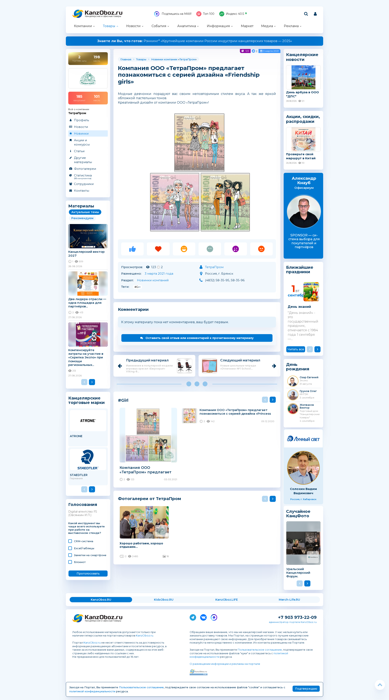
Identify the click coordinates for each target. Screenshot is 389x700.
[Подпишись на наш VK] (203, 616)
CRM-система (83, 541)
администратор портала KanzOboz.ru (293, 622)
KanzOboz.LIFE (226, 599)
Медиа (267, 26)
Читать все (295, 349)
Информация (218, 26)
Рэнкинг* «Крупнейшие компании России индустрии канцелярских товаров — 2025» (194, 41)
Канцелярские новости (302, 57)
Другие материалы (83, 160)
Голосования (82, 504)
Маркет (247, 26)
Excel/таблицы (84, 548)
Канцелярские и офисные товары (103, 16)
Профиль (81, 120)
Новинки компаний (153, 280)
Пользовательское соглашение (260, 649)
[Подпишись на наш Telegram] (193, 616)
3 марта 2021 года (159, 273)
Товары (109, 26)
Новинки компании (164, 59)
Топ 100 (208, 14)
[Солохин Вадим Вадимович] (303, 468)
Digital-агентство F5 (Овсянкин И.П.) (82, 513)
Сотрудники (84, 184)
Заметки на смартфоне (90, 555)
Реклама (291, 26)
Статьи (79, 151)
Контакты (81, 190)
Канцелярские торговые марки (86, 400)
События (159, 26)
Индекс (235, 14)
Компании (83, 26)
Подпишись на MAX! (176, 14)
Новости (133, 26)
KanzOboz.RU (101, 599)
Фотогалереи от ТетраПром (149, 498)
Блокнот (80, 562)
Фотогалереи (85, 169)
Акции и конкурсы (82, 142)
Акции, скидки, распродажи (303, 119)
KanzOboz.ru (144, 635)
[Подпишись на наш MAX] (214, 616)
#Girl (137, 286)
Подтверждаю (306, 688)
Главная (125, 59)
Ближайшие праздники (299, 269)
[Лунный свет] (303, 438)
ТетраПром (187, 59)
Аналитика (186, 26)
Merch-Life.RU (289, 599)
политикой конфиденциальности (92, 691)
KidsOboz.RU (163, 599)
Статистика (83, 176)
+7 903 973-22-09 (297, 617)
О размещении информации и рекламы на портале (225, 663)
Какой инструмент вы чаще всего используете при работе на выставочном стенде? (86, 528)
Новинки (81, 133)
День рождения (297, 366)
